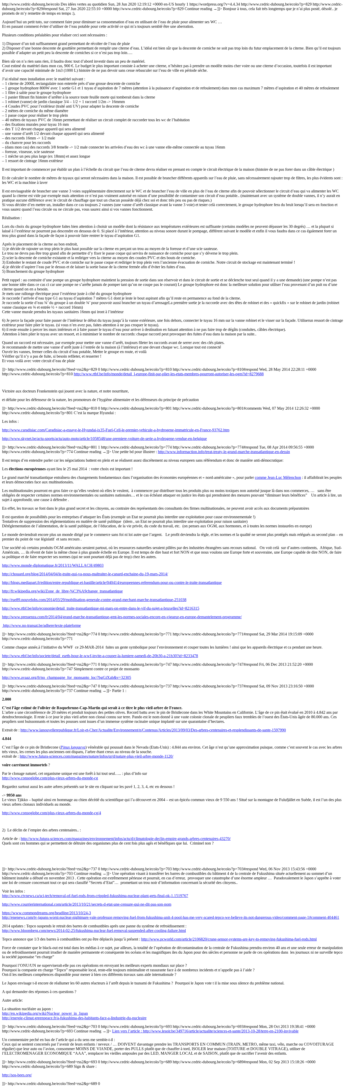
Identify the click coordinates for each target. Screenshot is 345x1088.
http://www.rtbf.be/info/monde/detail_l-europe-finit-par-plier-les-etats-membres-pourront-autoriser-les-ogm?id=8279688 (169, 374)
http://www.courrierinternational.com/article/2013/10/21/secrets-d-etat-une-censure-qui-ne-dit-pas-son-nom (86, 904)
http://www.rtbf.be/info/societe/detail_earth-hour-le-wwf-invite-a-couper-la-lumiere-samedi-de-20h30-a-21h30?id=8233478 (100, 656)
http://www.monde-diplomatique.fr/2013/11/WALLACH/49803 (53, 565)
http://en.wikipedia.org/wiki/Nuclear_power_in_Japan (45, 1013)
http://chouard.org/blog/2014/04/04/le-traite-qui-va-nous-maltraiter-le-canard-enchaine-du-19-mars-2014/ (85, 574)
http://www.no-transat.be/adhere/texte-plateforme (41, 625)
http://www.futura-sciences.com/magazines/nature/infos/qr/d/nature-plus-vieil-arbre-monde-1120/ (96, 756)
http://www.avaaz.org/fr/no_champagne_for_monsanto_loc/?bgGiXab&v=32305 (66, 677)
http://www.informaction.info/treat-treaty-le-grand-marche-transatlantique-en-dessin (224, 452)
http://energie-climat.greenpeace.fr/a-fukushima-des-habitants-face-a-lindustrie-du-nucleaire (74, 1018)
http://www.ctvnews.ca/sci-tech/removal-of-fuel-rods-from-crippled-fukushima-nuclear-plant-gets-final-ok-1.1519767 (95, 896)
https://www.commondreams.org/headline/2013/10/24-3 (46, 913)
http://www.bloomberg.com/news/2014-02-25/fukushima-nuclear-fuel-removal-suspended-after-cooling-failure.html (94, 930)
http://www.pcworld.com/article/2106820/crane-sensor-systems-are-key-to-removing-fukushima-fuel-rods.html (229, 939)
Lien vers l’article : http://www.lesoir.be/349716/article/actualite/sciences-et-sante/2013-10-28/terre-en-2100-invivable (205, 1031)
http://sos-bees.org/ (17, 1075)
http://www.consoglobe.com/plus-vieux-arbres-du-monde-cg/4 (51, 813)
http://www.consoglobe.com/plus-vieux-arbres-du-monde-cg (50, 778)
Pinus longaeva (73, 747)
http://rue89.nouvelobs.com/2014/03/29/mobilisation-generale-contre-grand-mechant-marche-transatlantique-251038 (94, 600)
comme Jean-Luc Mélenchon (278, 477)
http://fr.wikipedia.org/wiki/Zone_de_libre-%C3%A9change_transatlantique (62, 591)
